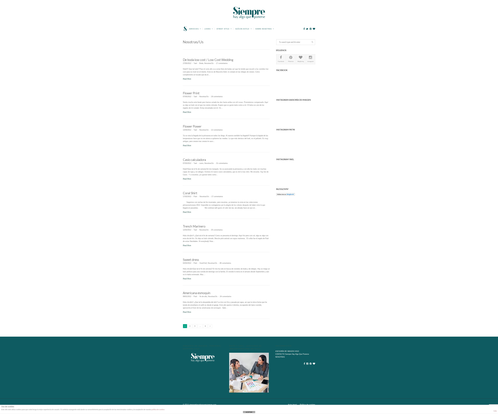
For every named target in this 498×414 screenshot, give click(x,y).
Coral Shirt (190, 193)
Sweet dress (191, 259)
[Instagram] (307, 363)
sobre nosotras (263, 29)
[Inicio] (185, 31)
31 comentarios (222, 163)
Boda (201, 63)
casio (201, 163)
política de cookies (158, 409)
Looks (208, 29)
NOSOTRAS (280, 357)
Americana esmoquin (196, 293)
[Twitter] (307, 29)
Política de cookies (307, 404)
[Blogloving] (314, 29)
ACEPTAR (249, 412)
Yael (195, 63)
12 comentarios (217, 130)
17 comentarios (222, 63)
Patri (195, 196)
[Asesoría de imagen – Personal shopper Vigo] (203, 357)
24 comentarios (225, 296)
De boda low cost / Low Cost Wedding (208, 60)
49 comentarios (225, 263)
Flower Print (191, 93)
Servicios (194, 29)
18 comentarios (217, 96)
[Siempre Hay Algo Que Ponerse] (249, 22)
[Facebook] (304, 29)
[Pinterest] (311, 29)
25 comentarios (217, 230)
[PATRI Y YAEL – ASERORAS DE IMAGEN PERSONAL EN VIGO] (249, 373)
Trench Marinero (194, 226)
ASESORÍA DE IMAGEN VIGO (287, 351)
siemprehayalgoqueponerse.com (202, 404)
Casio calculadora (194, 159)
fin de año (203, 296)
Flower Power (192, 126)
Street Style (223, 29)
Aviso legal (292, 404)
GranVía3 (203, 263)
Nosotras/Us (209, 63)
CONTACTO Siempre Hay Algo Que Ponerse (292, 354)
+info (495, 411)
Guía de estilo (242, 29)
